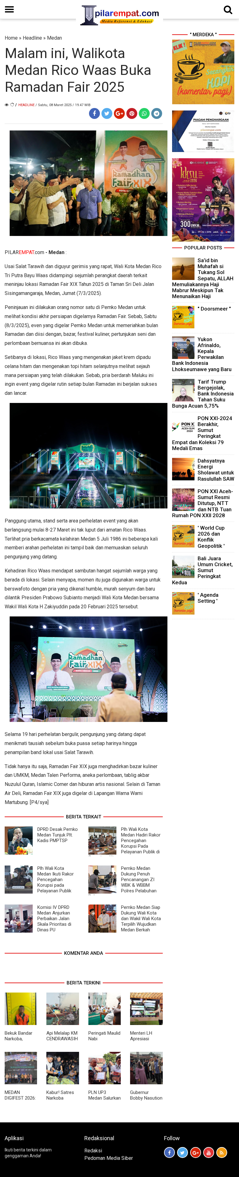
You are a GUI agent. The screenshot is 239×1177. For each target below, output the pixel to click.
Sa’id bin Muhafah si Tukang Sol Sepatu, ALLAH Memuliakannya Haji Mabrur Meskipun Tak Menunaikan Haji (202, 278)
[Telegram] (156, 113)
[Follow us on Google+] (195, 1152)
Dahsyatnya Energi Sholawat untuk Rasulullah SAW (216, 470)
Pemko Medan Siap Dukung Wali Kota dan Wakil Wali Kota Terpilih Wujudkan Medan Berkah (141, 919)
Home (11, 38)
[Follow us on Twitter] (182, 1152)
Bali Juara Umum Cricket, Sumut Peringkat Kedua (202, 570)
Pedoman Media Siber (108, 1158)
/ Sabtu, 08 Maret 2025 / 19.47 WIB (63, 105)
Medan (54, 38)
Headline (32, 38)
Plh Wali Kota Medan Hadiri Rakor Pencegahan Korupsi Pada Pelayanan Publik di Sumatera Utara (124, 843)
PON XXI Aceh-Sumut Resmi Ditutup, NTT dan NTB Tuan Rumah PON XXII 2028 (202, 503)
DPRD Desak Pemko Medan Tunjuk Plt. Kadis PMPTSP (57, 834)
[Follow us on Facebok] (169, 1152)
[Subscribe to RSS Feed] (221, 1152)
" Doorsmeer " (214, 309)
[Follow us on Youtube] (208, 1152)
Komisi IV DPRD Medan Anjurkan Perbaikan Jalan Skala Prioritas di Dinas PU (54, 919)
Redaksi (93, 1151)
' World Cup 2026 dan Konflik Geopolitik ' (211, 537)
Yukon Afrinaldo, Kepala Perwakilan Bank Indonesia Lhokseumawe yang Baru (202, 354)
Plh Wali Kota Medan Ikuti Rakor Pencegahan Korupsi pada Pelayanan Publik (55, 880)
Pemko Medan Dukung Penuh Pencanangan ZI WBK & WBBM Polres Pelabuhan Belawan (122, 882)
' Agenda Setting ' (208, 598)
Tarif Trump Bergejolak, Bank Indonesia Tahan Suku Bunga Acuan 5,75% (203, 394)
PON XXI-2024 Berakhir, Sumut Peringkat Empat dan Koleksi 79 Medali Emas (202, 433)
